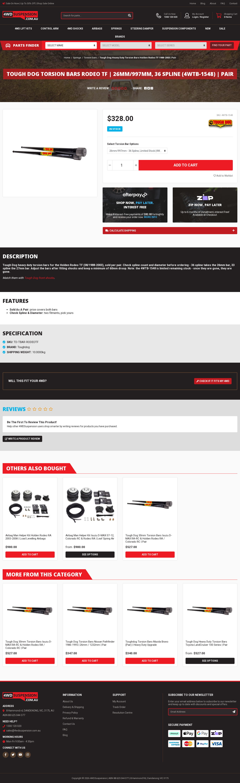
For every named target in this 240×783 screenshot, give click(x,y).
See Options (90, 554)
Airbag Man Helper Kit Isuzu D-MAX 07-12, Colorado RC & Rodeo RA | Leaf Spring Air (90, 537)
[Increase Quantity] (136, 165)
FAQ (223, 3)
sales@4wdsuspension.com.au (23, 730)
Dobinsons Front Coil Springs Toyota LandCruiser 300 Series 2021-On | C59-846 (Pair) (29, 766)
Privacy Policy (70, 712)
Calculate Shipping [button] (122, 230)
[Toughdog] (220, 124)
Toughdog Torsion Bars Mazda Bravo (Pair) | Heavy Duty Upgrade (146, 643)
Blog (202, 3)
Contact (233, 3)
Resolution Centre (122, 712)
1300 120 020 (13, 726)
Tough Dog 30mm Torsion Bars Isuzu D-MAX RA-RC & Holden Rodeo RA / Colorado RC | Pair (148, 538)
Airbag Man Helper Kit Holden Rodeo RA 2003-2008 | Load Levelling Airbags (28, 537)
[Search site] (129, 15)
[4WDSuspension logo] (20, 15)
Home (193, 3)
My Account (119, 701)
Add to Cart (186, 165)
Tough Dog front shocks (39, 278)
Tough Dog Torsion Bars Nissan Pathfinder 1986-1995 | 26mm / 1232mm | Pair (90, 643)
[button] (196, 15)
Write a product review (24, 438)
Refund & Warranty (73, 718)
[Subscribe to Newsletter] (234, 711)
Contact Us (69, 723)
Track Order (119, 707)
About (213, 3)
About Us (68, 701)
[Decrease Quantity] (109, 165)
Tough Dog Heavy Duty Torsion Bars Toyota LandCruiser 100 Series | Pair (207, 643)
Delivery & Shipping (73, 707)
